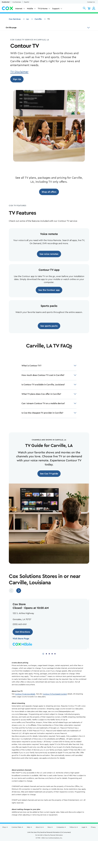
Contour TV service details (25, 694)
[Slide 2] (46, 653)
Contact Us (91, 2)
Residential (5, 2)
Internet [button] (18, 9)
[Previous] (11, 590)
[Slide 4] (52, 653)
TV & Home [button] (42, 9)
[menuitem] (20, 9)
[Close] (95, 817)
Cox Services (15, 19)
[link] (17, 79)
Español (26, 2)
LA (27, 19)
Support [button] (55, 9)
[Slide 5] (54, 653)
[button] (84, 8)
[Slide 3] (49, 653)
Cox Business (16, 2)
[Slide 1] (43, 653)
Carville (38, 19)
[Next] (18, 590)
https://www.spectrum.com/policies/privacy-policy (21, 828)
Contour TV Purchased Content (55, 694)
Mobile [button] (30, 9)
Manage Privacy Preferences (49, 835)
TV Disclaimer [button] (19, 71)
